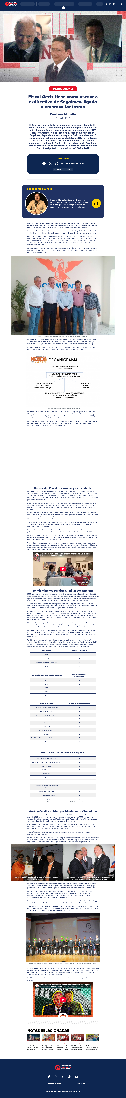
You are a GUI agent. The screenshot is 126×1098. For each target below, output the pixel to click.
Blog (99, 4)
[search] (63, 7)
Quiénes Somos (27, 4)
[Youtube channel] (121, 4)
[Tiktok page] (69, 1077)
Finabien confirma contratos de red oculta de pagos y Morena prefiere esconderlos (77, 1049)
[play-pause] (96, 203)
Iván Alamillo (66, 114)
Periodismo (44, 4)
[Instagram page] (110, 4)
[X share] (50, 163)
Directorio (81, 1083)
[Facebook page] (106, 4)
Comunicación (85, 4)
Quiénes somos (54, 1083)
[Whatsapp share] (57, 163)
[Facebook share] (44, 163)
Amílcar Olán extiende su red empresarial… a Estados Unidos (32, 1048)
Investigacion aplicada (64, 4)
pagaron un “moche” (83, 640)
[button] (63, 295)
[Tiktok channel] (117, 4)
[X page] (114, 4)
